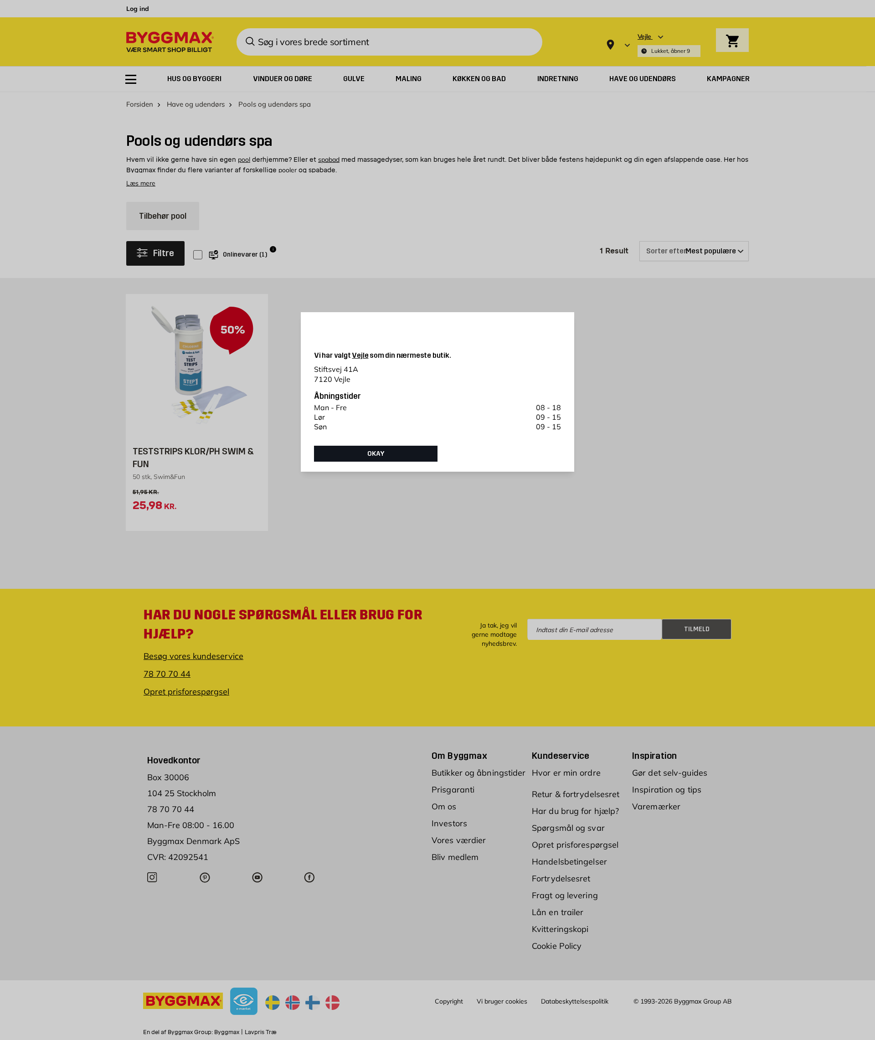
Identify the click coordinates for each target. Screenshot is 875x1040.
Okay (376, 453)
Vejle (360, 355)
